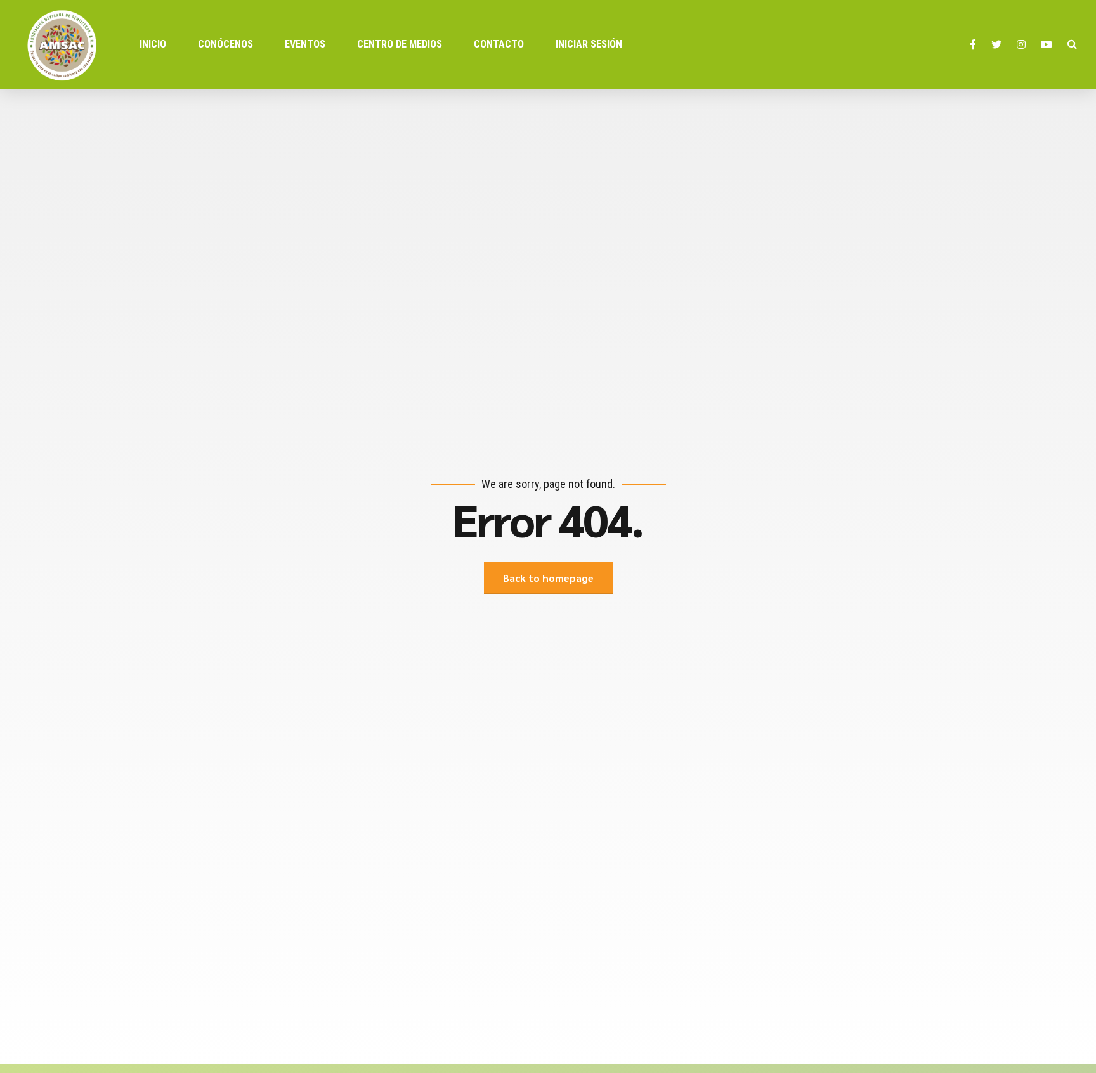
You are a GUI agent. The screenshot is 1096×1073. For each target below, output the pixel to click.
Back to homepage (548, 577)
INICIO (153, 44)
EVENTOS (305, 44)
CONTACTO (499, 44)
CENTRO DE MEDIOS (399, 44)
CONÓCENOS (225, 44)
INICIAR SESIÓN (589, 44)
